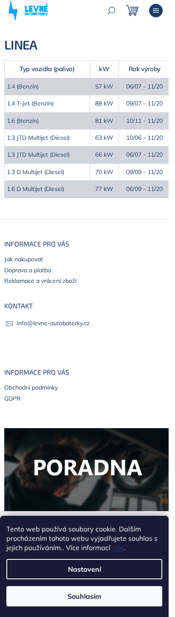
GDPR (12, 398)
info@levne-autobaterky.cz (53, 323)
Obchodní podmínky (31, 387)
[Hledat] (111, 10)
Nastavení (84, 569)
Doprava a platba (27, 270)
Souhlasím (84, 596)
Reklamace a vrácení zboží (40, 281)
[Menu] (155, 10)
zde (118, 547)
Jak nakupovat (23, 259)
